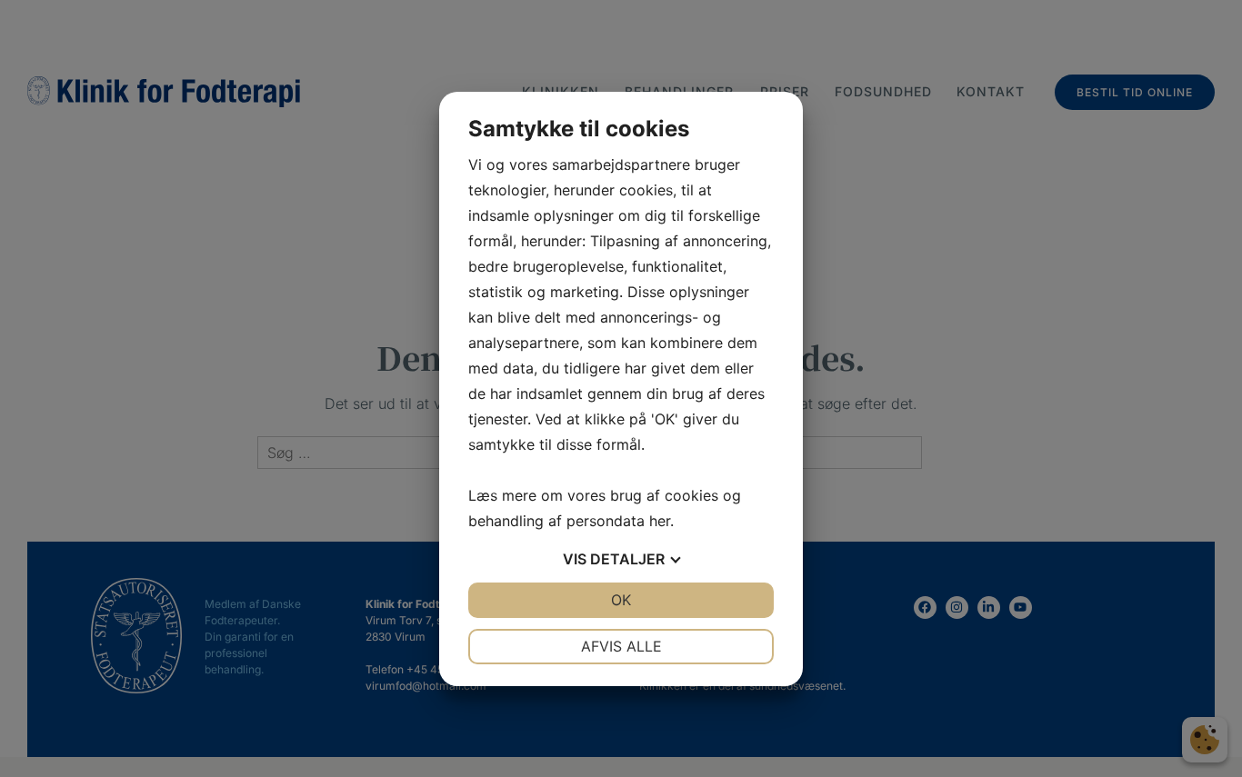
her (659, 521)
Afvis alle (621, 646)
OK (621, 600)
